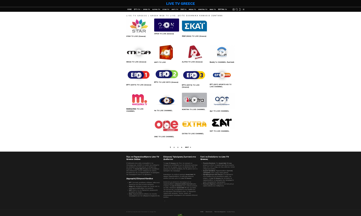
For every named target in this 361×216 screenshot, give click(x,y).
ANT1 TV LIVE (160, 62)
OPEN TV (146, 9)
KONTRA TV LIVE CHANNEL (193, 109)
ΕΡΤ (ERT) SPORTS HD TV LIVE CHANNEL (220, 85)
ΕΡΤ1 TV (137, 9)
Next (187, 147)
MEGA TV (192, 9)
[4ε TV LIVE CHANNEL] (166, 100)
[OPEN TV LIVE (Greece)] (166, 25)
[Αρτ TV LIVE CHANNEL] (222, 101)
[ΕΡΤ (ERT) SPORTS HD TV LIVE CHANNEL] (222, 75)
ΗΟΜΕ (129, 9)
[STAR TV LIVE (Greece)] (138, 26)
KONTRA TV (202, 9)
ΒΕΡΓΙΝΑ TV (222, 9)
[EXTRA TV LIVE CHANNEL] (194, 124)
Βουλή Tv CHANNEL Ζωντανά (222, 62)
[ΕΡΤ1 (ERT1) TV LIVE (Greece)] (138, 75)
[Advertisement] (222, 30)
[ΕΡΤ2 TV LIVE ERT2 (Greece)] (166, 74)
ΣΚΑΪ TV (183, 9)
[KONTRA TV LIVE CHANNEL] (194, 100)
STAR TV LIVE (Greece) (136, 36)
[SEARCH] (237, 9)
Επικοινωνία (209, 211)
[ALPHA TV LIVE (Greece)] (194, 52)
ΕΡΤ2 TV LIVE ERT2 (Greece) (166, 82)
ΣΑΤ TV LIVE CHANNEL (219, 131)
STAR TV (165, 9)
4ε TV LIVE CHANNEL (163, 110)
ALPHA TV (156, 9)
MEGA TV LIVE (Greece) (136, 62)
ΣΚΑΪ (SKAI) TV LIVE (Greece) (194, 36)
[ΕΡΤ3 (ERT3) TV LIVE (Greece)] (194, 75)
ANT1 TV (175, 9)
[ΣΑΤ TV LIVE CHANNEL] (222, 123)
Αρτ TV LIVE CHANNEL (219, 111)
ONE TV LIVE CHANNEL (164, 137)
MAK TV (213, 9)
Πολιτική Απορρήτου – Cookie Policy (224, 211)
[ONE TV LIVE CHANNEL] (166, 125)
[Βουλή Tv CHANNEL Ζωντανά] (222, 52)
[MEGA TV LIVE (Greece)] (138, 52)
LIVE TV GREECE (180, 3)
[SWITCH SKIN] (240, 9)
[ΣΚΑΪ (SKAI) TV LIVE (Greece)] (194, 26)
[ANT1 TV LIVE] (166, 52)
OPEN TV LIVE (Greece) (164, 34)
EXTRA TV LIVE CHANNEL (193, 134)
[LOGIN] (233, 9)
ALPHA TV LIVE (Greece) (192, 62)
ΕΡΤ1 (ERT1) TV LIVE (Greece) (138, 85)
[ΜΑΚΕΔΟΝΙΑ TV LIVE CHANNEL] (138, 100)
